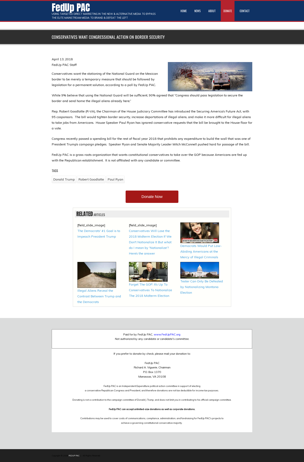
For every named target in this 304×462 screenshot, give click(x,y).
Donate (227, 11)
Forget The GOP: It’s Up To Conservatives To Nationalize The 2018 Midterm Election (150, 290)
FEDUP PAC (74, 455)
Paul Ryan (115, 179)
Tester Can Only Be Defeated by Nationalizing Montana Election (201, 287)
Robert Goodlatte (91, 179)
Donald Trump (64, 179)
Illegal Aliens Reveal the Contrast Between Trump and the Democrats (99, 296)
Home (183, 11)
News (197, 11)
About (212, 11)
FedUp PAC (71, 7)
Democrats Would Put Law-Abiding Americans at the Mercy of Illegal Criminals (201, 251)
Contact (245, 11)
